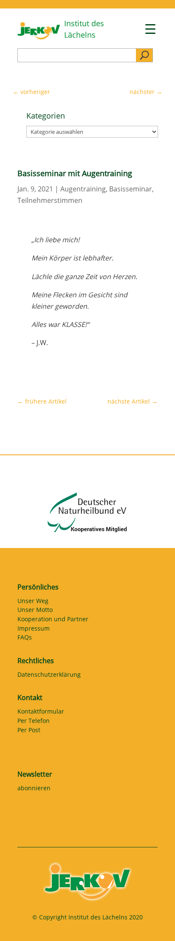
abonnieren (34, 789)
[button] (15, 926)
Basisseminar (130, 189)
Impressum (33, 629)
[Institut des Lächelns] (38, 37)
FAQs (24, 638)
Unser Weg (32, 602)
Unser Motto (35, 611)
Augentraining (83, 189)
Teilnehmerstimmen (49, 200)
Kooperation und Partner (52, 620)
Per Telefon (33, 722)
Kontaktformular (40, 712)
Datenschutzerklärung (49, 675)
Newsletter (34, 774)
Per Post (28, 731)
